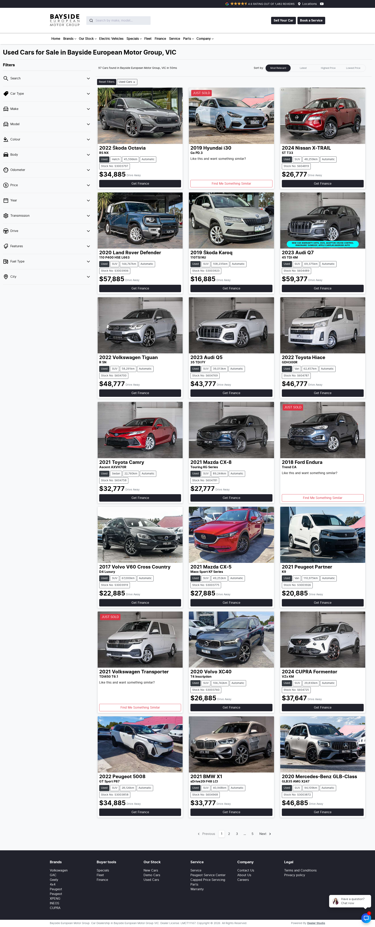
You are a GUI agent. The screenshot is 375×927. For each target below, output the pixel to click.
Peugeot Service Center (208, 875)
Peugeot (56, 889)
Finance (160, 38)
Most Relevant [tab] (278, 68)
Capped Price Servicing (207, 879)
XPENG (55, 898)
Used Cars (151, 879)
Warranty (197, 889)
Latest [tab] (303, 68)
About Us (244, 875)
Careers (243, 879)
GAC (53, 875)
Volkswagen (59, 870)
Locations (309, 3)
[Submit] (91, 20)
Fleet (148, 38)
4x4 (52, 884)
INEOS (54, 903)
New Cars (151, 870)
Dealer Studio (316, 923)
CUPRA (55, 908)
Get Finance (140, 183)
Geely (54, 879)
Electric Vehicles (111, 38)
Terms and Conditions (300, 870)
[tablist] (315, 68)
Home (55, 38)
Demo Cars (152, 875)
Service (174, 38)
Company (203, 38)
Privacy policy (294, 875)
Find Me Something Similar (231, 183)
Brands (68, 38)
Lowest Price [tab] (353, 68)
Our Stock (86, 38)
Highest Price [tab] (328, 68)
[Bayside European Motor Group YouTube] (322, 4)
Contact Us (245, 870)
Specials (133, 38)
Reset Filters (106, 82)
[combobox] (109, 20)
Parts (187, 38)
